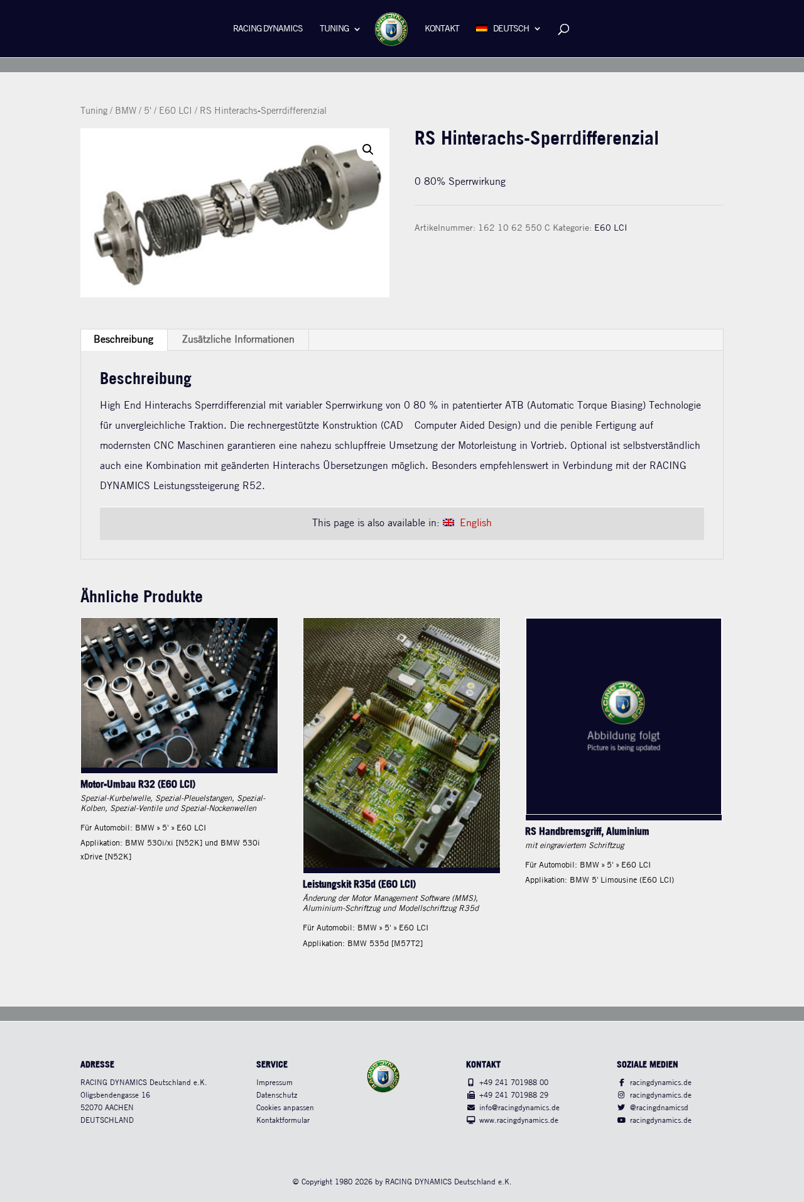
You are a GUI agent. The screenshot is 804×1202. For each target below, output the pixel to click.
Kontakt (442, 29)
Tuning (334, 29)
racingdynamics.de (661, 1083)
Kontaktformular (283, 1121)
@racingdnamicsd (659, 1108)
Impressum (274, 1083)
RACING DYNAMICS (268, 29)
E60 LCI (175, 111)
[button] (368, 149)
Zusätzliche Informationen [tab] (238, 339)
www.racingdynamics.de (518, 1121)
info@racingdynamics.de (519, 1108)
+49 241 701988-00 (513, 1083)
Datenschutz (276, 1095)
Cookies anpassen (285, 1108)
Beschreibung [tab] (123, 339)
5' (147, 111)
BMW (125, 111)
